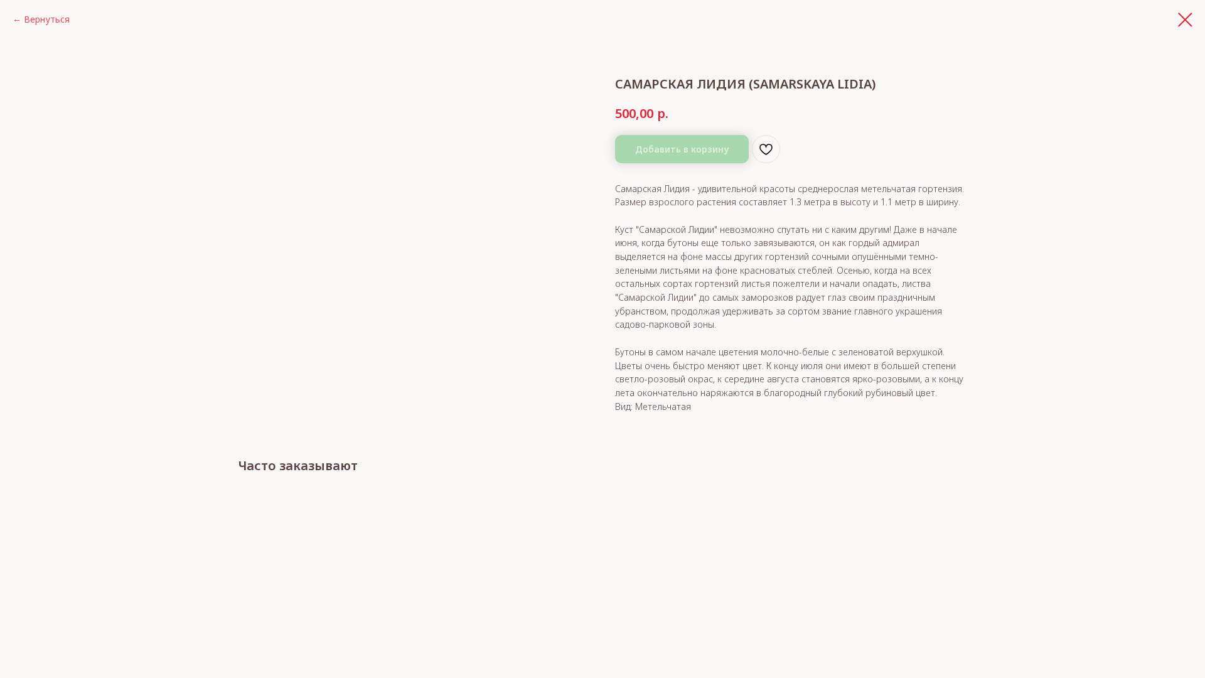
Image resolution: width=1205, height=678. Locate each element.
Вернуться (47, 19)
